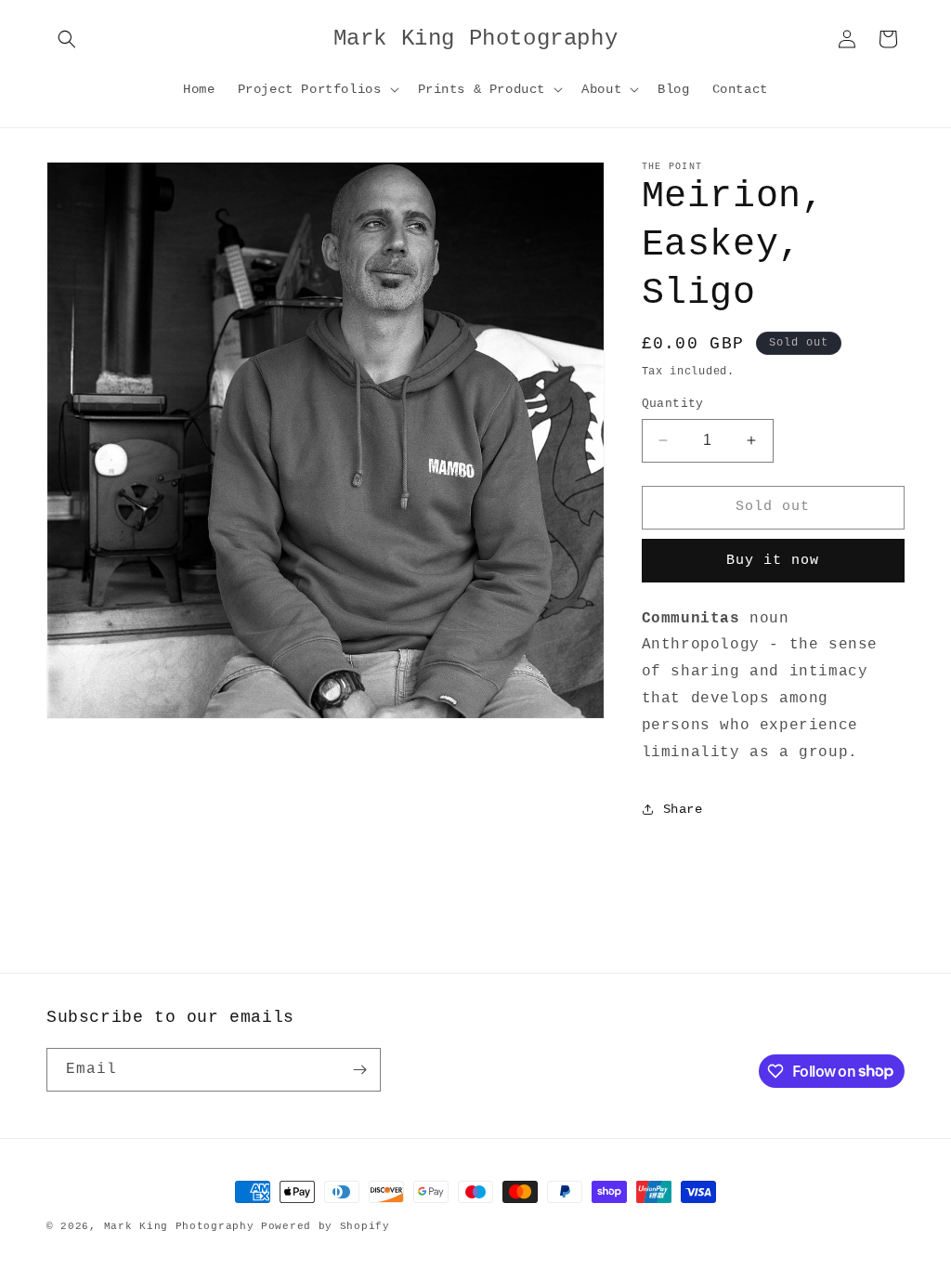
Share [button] (683, 809)
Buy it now (772, 561)
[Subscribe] (359, 1070)
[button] (66, 39)
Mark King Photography (179, 1226)
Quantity (673, 404)
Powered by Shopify (325, 1226)
